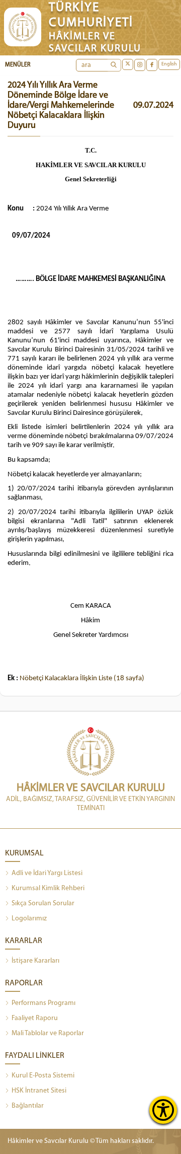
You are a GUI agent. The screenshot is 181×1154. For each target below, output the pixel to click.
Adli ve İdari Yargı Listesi (47, 873)
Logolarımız (29, 918)
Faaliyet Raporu (35, 1018)
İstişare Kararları (35, 961)
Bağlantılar (28, 1106)
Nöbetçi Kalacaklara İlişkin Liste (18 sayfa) (82, 678)
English (169, 64)
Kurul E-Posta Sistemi (43, 1075)
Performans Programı (43, 1003)
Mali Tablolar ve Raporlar (48, 1033)
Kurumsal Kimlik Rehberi (48, 888)
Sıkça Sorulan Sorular (43, 903)
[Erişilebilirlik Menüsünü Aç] (163, 1110)
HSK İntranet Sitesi (39, 1091)
